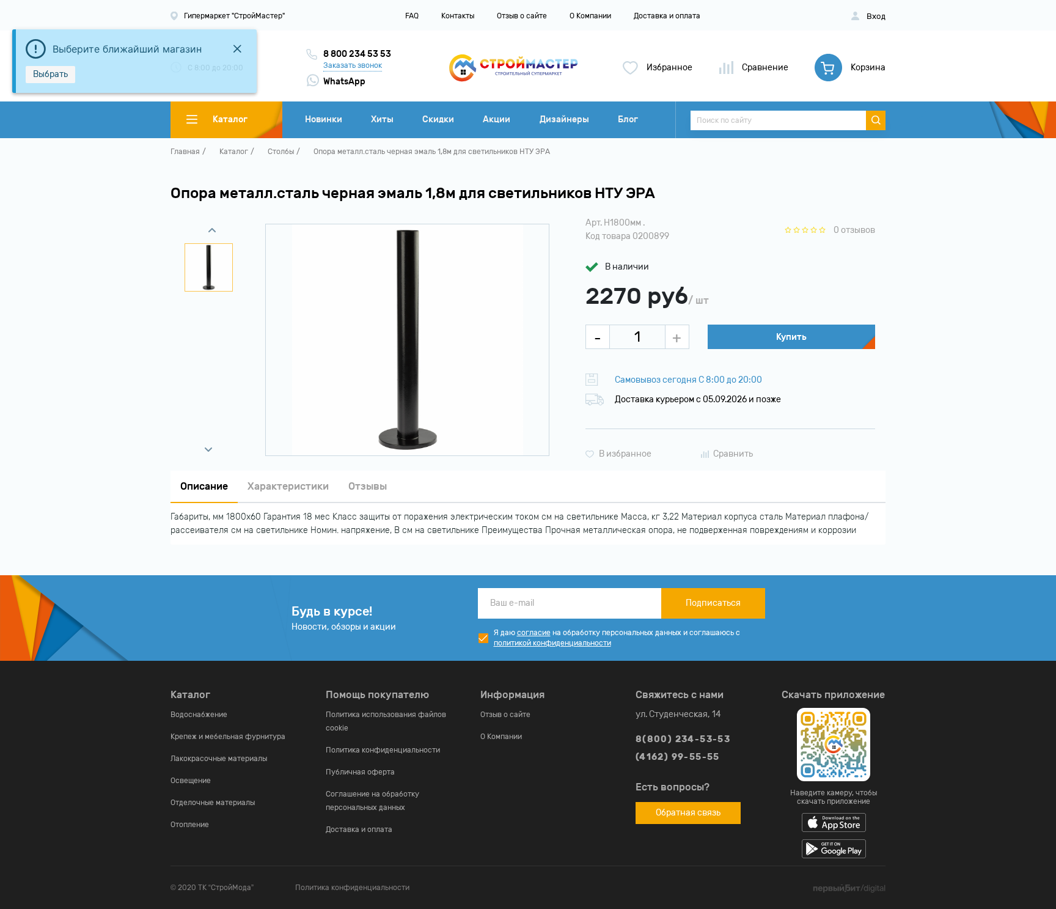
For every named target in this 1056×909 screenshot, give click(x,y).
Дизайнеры (564, 119)
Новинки (323, 119)
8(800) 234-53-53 (683, 739)
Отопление (189, 824)
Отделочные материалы (212, 802)
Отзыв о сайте (522, 16)
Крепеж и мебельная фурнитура (227, 736)
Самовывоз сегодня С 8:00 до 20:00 (688, 380)
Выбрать (50, 74)
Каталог (233, 151)
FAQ (412, 16)
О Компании (590, 16)
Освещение (190, 780)
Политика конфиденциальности (383, 750)
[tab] (204, 487)
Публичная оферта (360, 772)
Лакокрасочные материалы (218, 758)
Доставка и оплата (667, 16)
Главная (185, 151)
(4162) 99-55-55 (678, 757)
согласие (534, 632)
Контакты (457, 16)
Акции (496, 119)
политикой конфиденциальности (552, 643)
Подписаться (713, 603)
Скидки (438, 119)
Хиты (382, 119)
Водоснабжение (198, 714)
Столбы (281, 151)
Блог (628, 119)
